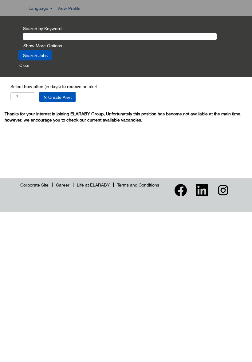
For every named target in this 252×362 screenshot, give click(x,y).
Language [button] (39, 8)
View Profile (69, 8)
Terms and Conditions (138, 184)
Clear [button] (24, 65)
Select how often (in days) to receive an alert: (54, 86)
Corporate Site (34, 184)
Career (62, 184)
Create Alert (59, 97)
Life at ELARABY (93, 184)
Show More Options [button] (42, 45)
